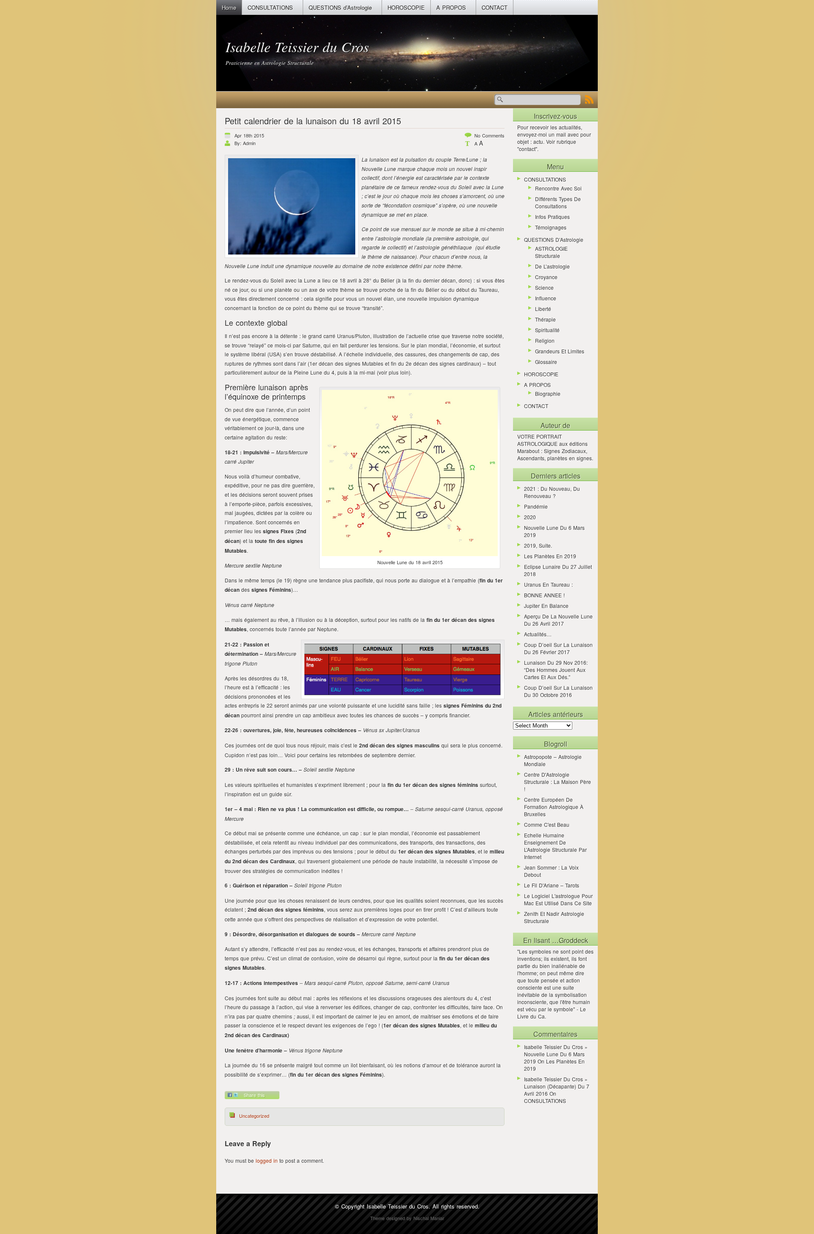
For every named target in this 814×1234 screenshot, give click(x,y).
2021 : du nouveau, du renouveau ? (552, 492)
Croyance (546, 276)
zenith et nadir (541, 913)
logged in (267, 1160)
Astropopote (538, 756)
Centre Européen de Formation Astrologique (551, 803)
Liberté (543, 308)
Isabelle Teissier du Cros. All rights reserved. (423, 1206)
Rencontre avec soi (558, 188)
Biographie (547, 393)
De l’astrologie (552, 266)
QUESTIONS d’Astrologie (340, 7)
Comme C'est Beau (546, 824)
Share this (254, 1094)
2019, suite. (538, 545)
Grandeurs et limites (559, 351)
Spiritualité (547, 329)
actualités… (538, 634)
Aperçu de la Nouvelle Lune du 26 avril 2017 (558, 620)
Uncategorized (254, 1115)
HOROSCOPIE (406, 7)
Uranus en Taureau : (548, 584)
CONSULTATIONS (270, 7)
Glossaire (546, 361)
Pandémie (536, 506)
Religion (545, 340)
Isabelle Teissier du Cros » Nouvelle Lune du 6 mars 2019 (556, 1054)
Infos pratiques (552, 216)
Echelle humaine (544, 835)
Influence (545, 298)
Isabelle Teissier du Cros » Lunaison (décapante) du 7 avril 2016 (556, 1086)
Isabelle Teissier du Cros (297, 46)
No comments (489, 135)
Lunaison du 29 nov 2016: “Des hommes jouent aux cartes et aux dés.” (556, 669)
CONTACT (494, 7)
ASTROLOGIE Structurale (551, 252)
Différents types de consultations (558, 202)
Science (544, 287)
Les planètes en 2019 (550, 556)
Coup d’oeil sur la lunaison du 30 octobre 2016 (558, 691)
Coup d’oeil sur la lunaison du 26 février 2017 (558, 648)
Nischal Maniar (428, 1217)
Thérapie (545, 319)
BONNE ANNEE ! (544, 595)
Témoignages (550, 227)
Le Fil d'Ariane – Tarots (551, 885)
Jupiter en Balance (546, 605)
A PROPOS (451, 7)
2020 (530, 516)
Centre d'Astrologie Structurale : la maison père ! (557, 781)
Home (229, 7)
